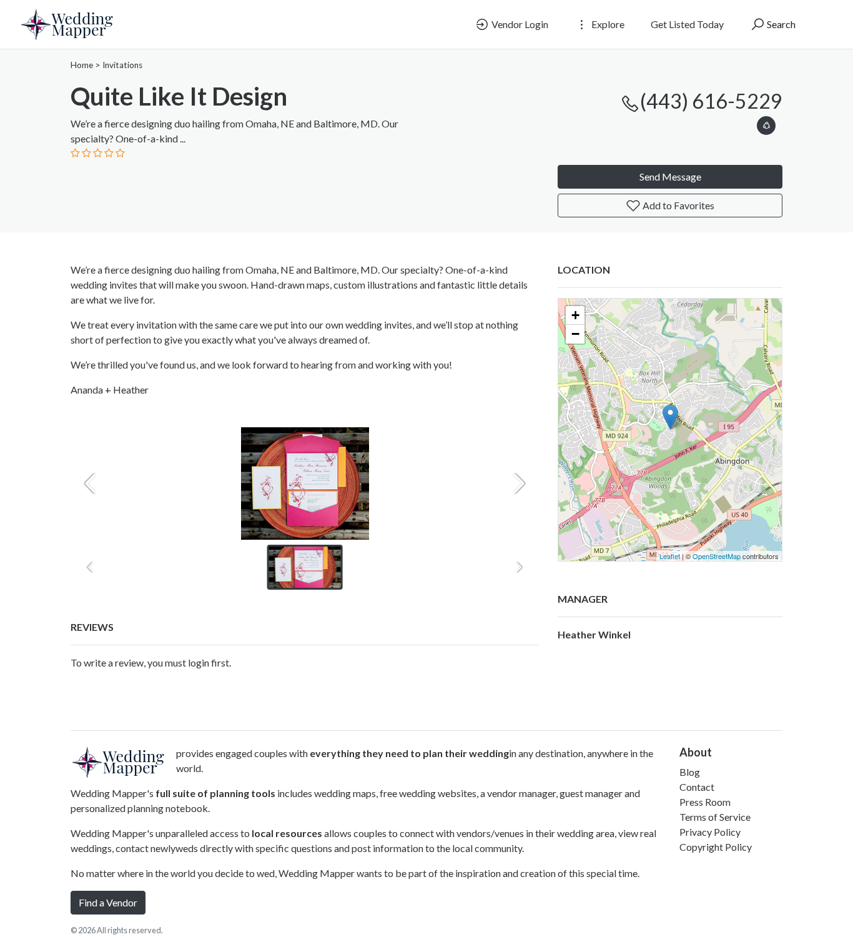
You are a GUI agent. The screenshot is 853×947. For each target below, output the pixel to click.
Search (780, 24)
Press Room (705, 802)
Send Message (670, 176)
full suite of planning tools (215, 793)
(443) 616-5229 (711, 101)
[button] (766, 123)
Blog (689, 772)
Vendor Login (519, 24)
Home (82, 65)
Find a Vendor (108, 902)
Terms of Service (715, 817)
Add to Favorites (677, 205)
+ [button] (575, 315)
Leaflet (669, 556)
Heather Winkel (594, 634)
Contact (696, 787)
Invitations (122, 65)
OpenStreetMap (717, 556)
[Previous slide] (91, 483)
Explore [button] (606, 24)
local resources (287, 833)
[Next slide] (519, 483)
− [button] (575, 334)
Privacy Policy (710, 832)
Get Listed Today (687, 24)
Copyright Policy (715, 847)
